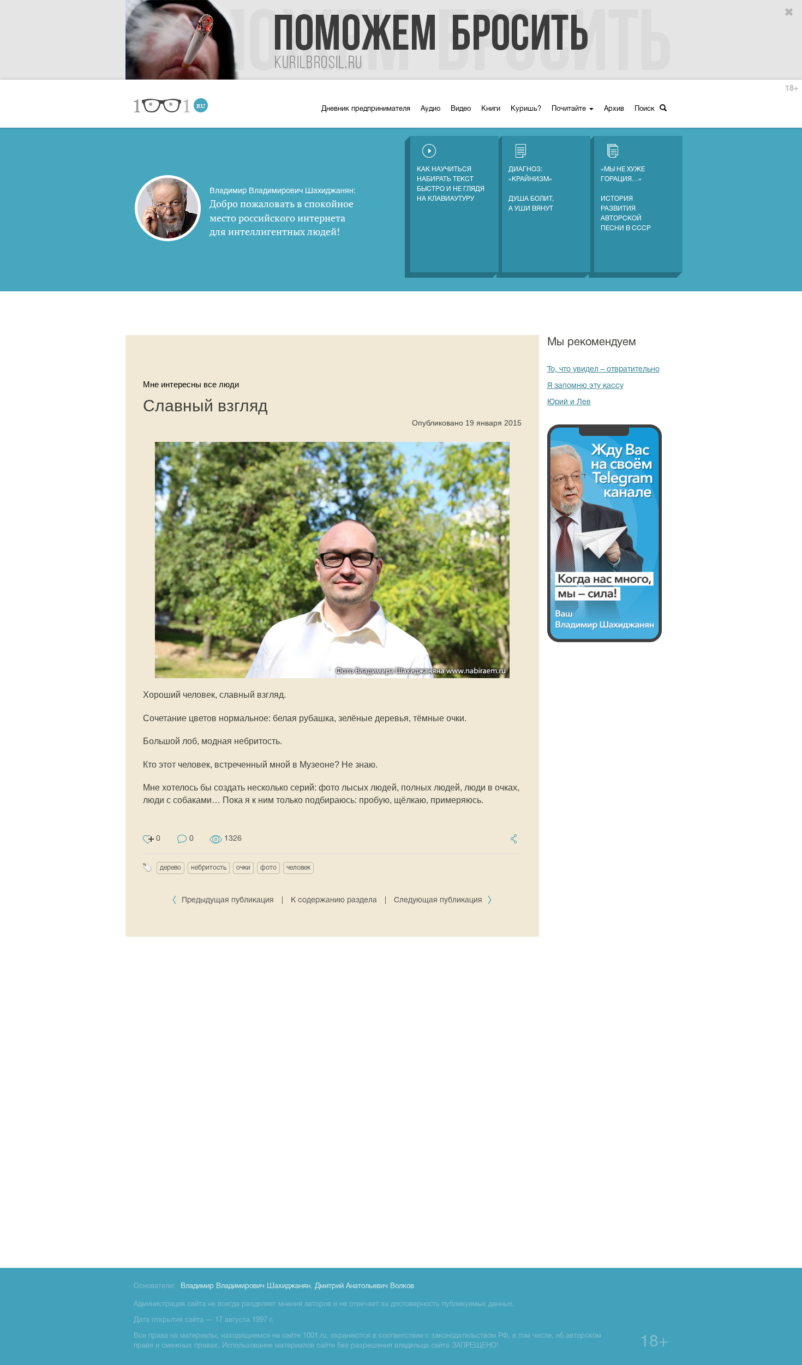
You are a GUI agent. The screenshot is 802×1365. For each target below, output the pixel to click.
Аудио (430, 109)
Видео (461, 109)
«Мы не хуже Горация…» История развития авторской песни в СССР (626, 198)
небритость (208, 868)
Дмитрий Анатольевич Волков (364, 1286)
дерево (170, 868)
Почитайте (570, 109)
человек (298, 868)
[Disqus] (332, 1100)
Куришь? (526, 109)
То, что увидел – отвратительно (603, 369)
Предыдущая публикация (227, 900)
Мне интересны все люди (191, 384)
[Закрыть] (789, 12)
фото (268, 868)
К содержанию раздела (334, 900)
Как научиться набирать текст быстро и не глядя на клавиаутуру (450, 184)
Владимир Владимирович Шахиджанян (245, 1286)
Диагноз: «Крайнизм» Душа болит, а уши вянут (531, 189)
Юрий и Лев (569, 402)
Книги (490, 109)
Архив (614, 109)
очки (243, 868)
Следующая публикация (439, 900)
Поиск (646, 109)
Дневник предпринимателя (365, 109)
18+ (791, 88)
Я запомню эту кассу (585, 386)
